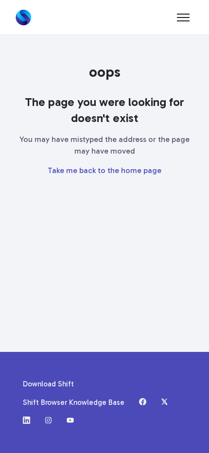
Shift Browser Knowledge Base (73, 402)
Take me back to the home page (104, 170)
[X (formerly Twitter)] (164, 402)
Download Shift (48, 384)
